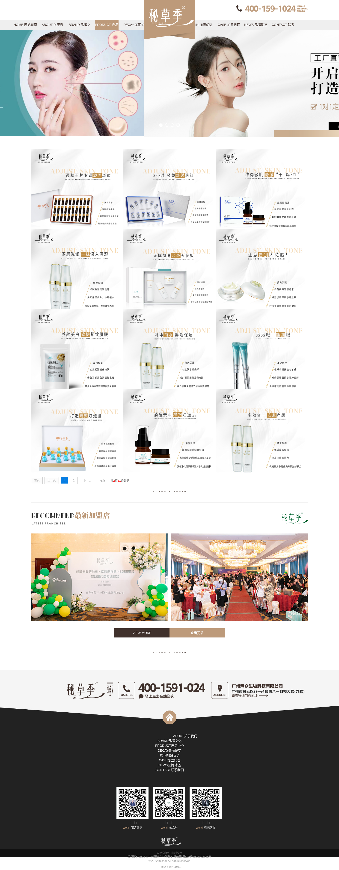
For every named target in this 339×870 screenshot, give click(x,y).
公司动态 (256, 35)
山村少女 (176, 853)
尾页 (102, 480)
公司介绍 (52, 35)
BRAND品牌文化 (169, 741)
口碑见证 (134, 45)
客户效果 (134, 35)
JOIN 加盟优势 (201, 25)
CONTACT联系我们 (169, 770)
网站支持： (167, 867)
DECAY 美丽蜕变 (134, 26)
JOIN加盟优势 (169, 755)
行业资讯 (256, 45)
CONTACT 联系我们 (283, 26)
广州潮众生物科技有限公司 (165, 856)
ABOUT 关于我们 (52, 26)
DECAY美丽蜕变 (169, 750)
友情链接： (164, 853)
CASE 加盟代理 (229, 25)
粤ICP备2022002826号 (196, 856)
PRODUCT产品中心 (169, 745)
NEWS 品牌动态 (256, 25)
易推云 (178, 867)
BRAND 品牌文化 (79, 26)
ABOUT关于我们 (185, 736)
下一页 (87, 480)
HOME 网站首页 (25, 25)
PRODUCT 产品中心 (106, 26)
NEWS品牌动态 (169, 765)
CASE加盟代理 (169, 760)
